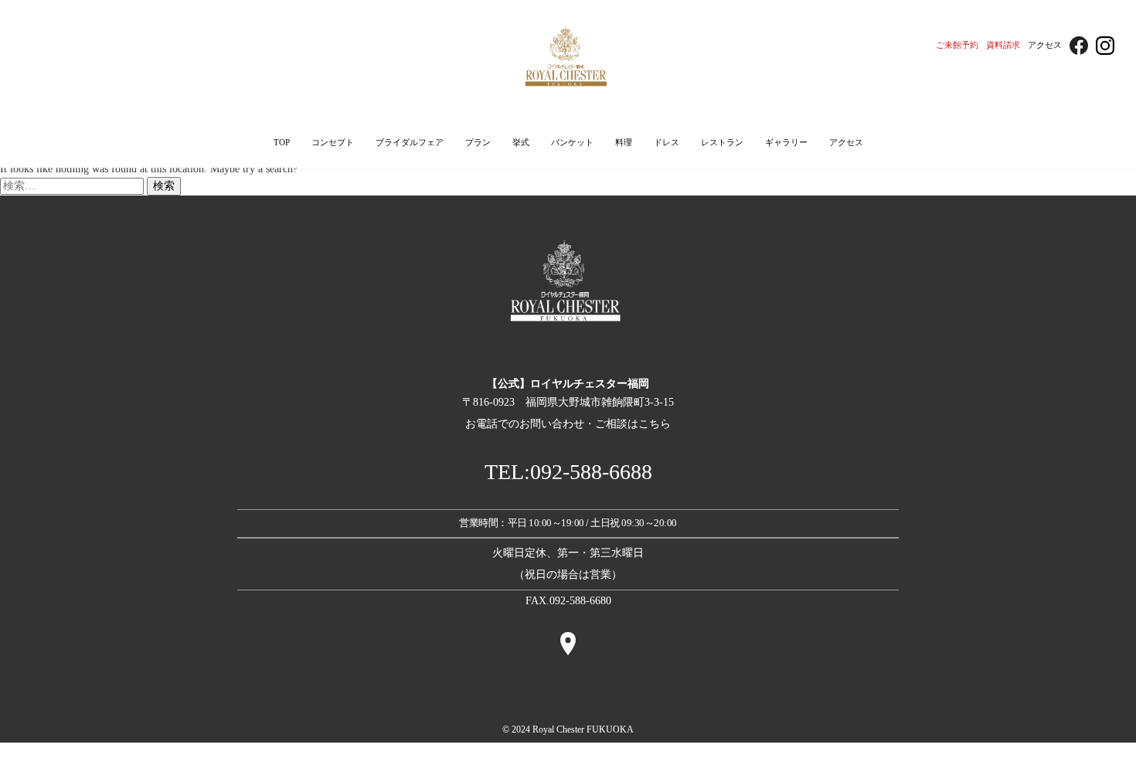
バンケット (572, 142)
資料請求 (1003, 44)
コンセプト (332, 142)
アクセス (1045, 44)
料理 (623, 142)
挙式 (520, 142)
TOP (282, 142)
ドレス (666, 142)
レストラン (722, 142)
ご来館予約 (957, 44)
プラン (478, 142)
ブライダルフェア (410, 142)
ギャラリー (786, 142)
